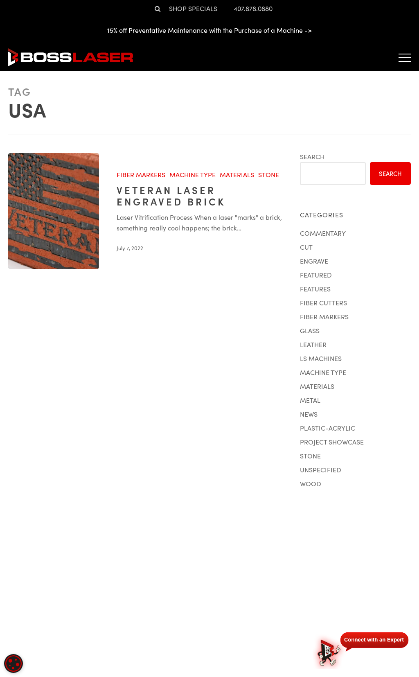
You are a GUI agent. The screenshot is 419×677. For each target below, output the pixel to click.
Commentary (323, 233)
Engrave (314, 261)
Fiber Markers (141, 174)
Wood (310, 483)
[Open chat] (362, 649)
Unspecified (320, 469)
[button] (405, 57)
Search (312, 156)
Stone (268, 174)
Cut (306, 247)
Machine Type (192, 174)
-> (308, 30)
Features (315, 288)
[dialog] (13, 663)
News (309, 414)
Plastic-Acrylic (327, 428)
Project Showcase (332, 442)
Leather (313, 344)
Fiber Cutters (323, 302)
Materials (237, 174)
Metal (310, 400)
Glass (310, 330)
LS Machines (321, 358)
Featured (316, 275)
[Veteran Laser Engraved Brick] (53, 211)
